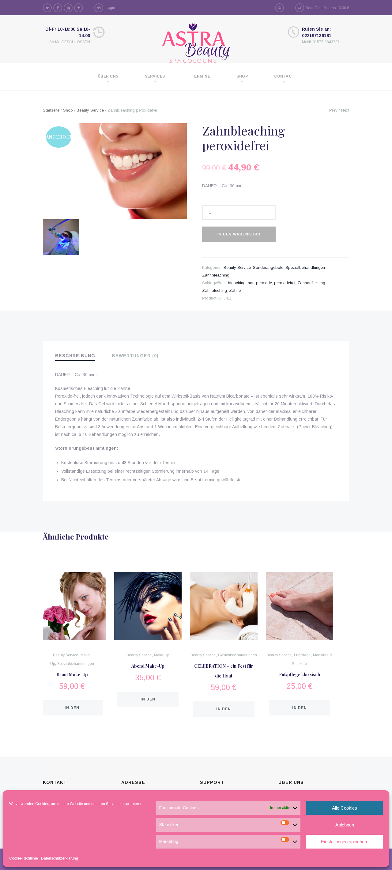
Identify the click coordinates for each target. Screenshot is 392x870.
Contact (284, 76)
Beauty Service (90, 110)
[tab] (79, 356)
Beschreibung (75, 355)
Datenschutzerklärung (59, 858)
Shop (242, 76)
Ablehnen (344, 824)
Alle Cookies (344, 808)
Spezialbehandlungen (305, 267)
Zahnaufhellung (311, 282)
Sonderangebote (268, 267)
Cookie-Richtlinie (23, 858)
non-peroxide (260, 282)
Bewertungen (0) (135, 355)
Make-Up (161, 655)
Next (345, 110)
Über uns (108, 76)
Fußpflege (302, 655)
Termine (200, 76)
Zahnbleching (214, 290)
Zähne (235, 290)
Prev (333, 110)
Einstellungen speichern (344, 841)
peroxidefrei (284, 282)
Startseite (51, 110)
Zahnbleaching (215, 275)
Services (155, 76)
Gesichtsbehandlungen (237, 655)
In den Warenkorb (239, 234)
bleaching (237, 282)
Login (110, 8)
